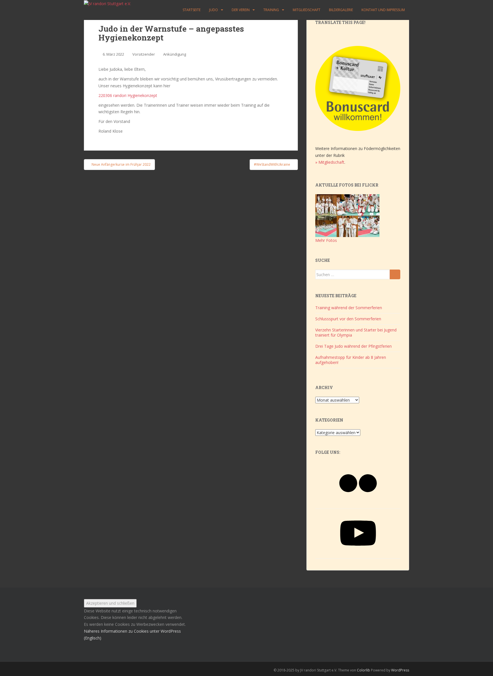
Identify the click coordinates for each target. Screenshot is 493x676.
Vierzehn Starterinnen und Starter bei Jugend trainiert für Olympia (356, 332)
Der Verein (241, 9)
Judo (213, 9)
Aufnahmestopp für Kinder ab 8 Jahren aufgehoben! (350, 360)
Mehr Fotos (326, 240)
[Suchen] (395, 274)
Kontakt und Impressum (383, 9)
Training (271, 9)
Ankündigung (174, 54)
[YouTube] (358, 553)
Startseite (192, 9)
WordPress (400, 670)
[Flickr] (358, 503)
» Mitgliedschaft (329, 162)
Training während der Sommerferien (348, 307)
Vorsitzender (143, 54)
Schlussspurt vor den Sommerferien (348, 318)
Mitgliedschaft (306, 9)
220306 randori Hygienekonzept (127, 95)
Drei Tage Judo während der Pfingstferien (353, 346)
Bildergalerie (341, 9)
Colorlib (363, 670)
